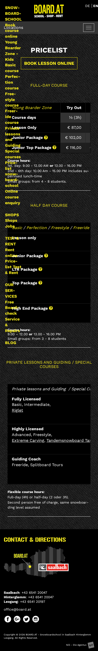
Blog (10, 342)
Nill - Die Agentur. (77, 644)
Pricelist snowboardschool (12, 174)
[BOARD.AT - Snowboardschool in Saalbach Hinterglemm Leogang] (49, 11)
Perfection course (12, 82)
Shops (12, 214)
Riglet (17, 410)
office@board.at (17, 609)
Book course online (12, 31)
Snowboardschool (13, 13)
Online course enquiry (12, 197)
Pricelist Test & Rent (13, 267)
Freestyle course (12, 99)
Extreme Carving (28, 440)
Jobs (10, 226)
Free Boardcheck (12, 308)
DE (88, 6)
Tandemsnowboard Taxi (69, 440)
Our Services (11, 290)
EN (95, 6)
